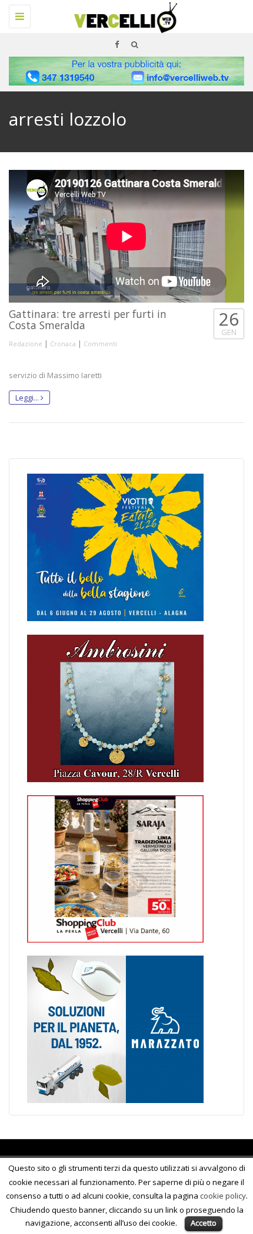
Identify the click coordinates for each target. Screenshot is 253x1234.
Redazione (25, 343)
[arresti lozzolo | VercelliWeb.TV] (123, 14)
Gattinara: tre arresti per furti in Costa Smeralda (88, 319)
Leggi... (28, 397)
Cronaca (63, 343)
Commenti (100, 343)
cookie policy (223, 1195)
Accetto (204, 1222)
